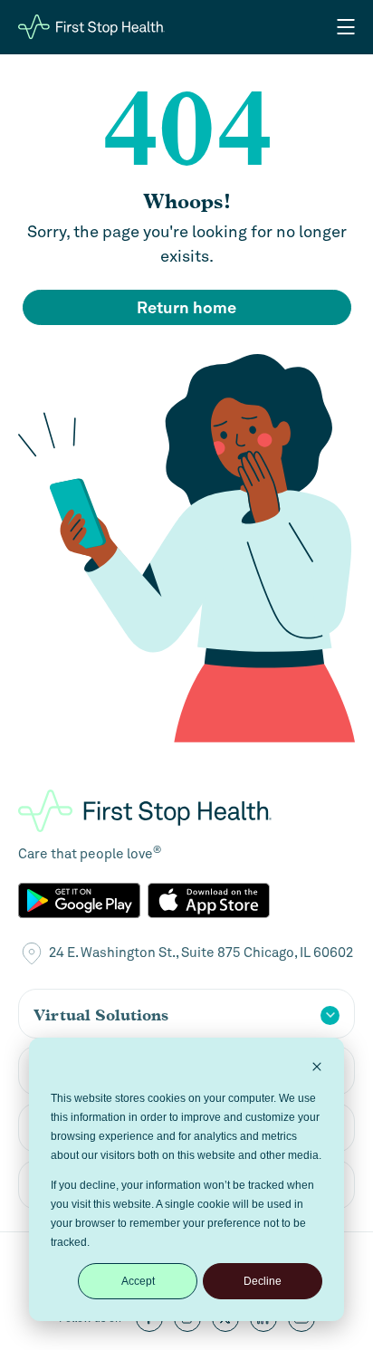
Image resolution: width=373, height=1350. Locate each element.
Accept (138, 1281)
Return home (186, 307)
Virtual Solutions (100, 1015)
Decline (263, 1281)
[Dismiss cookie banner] (316, 1068)
